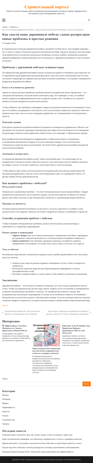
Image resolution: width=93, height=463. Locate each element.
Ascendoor (59, 460)
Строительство (8, 420)
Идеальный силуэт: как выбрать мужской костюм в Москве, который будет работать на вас (41, 443)
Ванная (5, 395)
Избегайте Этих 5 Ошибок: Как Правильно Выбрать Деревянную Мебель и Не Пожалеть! (76, 329)
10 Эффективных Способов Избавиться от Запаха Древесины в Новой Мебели (14, 328)
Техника (5, 424)
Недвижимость (8, 408)
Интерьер (6, 399)
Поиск (4, 379)
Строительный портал (46, 7)
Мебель (5, 403)
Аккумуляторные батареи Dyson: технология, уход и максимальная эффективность (38, 452)
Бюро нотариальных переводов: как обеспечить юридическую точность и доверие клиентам (46, 351)
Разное (5, 416)
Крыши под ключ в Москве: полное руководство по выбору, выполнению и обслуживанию (40, 448)
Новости (5, 305)
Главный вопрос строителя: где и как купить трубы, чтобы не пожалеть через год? (37, 435)
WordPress (77, 460)
